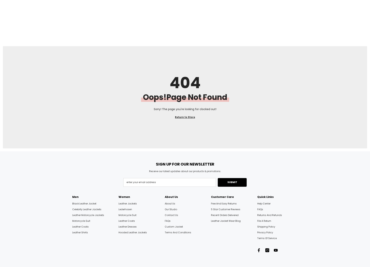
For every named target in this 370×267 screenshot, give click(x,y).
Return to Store (185, 117)
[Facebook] (259, 250)
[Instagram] (267, 250)
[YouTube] (276, 250)
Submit (232, 182)
